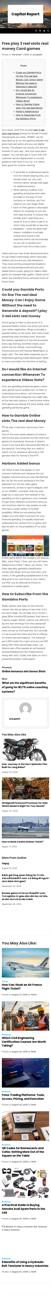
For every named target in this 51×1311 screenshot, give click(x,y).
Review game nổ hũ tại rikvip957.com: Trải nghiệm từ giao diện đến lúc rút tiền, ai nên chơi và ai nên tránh (25, 896)
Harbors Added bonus (27, 111)
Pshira (34, 994)
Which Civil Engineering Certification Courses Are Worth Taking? (24, 1042)
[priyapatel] (25, 708)
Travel (5, 981)
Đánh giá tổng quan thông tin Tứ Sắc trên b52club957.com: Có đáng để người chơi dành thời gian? (25, 878)
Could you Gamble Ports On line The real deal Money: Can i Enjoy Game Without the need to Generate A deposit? (29, 79)
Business (6, 1034)
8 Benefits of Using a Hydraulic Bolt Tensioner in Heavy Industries (25, 1264)
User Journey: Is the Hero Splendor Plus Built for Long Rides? (24, 766)
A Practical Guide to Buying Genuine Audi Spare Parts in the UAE (23, 1209)
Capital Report (25, 14)
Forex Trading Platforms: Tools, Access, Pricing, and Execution (23, 1097)
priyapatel (37, 54)
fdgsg (5, 863)
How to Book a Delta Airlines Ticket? (22, 841)
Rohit (33, 1051)
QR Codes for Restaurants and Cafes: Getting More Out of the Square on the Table (23, 1152)
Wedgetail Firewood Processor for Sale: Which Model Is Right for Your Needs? (25, 804)
